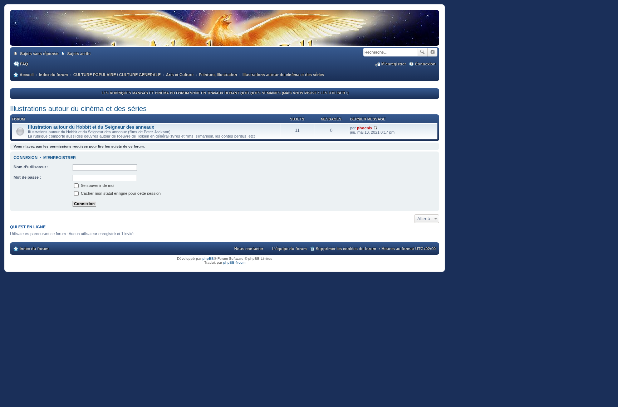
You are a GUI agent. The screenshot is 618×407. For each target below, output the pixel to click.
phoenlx (364, 128)
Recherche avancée (432, 52)
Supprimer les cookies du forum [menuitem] (346, 249)
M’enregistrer (59, 157)
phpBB (208, 258)
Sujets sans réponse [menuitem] (39, 53)
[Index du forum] (224, 38)
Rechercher (422, 52)
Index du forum (34, 249)
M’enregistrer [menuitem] (393, 64)
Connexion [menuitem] (425, 64)
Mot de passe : (27, 177)
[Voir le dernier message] (375, 128)
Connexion (26, 157)
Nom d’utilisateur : (31, 167)
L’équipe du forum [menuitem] (289, 249)
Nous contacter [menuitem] (248, 249)
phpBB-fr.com (234, 262)
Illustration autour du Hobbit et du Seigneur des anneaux (91, 127)
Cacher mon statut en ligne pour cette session (120, 193)
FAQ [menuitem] (24, 64)
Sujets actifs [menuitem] (78, 53)
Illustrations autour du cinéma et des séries (78, 109)
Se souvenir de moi (97, 185)
